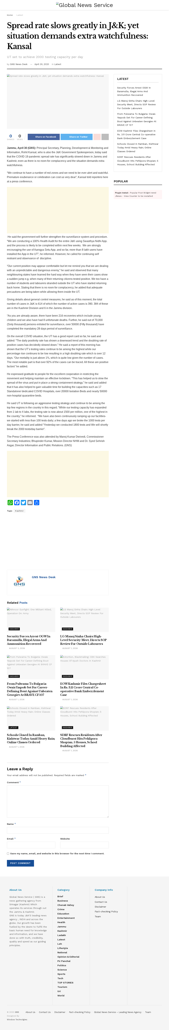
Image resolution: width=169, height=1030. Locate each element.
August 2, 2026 (16, 648)
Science (62, 969)
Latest (20, 15)
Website (65, 838)
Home (10, 15)
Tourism (62, 987)
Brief (60, 896)
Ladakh (61, 935)
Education (63, 913)
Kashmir (19, 511)
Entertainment (66, 918)
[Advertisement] (58, 210)
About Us (100, 897)
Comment (14, 782)
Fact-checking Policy (106, 911)
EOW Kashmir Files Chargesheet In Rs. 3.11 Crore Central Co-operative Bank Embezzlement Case (136, 134)
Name (11, 823)
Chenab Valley (65, 905)
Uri (59, 991)
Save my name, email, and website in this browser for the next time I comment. (57, 853)
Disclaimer (100, 906)
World (60, 995)
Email (11, 838)
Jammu (61, 926)
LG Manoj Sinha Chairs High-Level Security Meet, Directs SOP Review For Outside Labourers (83, 640)
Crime (61, 909)
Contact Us (101, 902)
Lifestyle (62, 948)
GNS (17, 1012)
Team (98, 916)
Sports (61, 974)
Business (62, 900)
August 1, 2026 (70, 648)
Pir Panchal (63, 961)
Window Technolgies (17, 1019)
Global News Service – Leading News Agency (117, 1012)
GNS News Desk (18, 64)
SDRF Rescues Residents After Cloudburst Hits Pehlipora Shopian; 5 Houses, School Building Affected (137, 161)
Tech (60, 978)
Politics (61, 965)
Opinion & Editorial (68, 956)
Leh (59, 943)
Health (61, 922)
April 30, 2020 (41, 64)
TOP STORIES (65, 982)
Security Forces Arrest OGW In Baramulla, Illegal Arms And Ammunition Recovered (28, 640)
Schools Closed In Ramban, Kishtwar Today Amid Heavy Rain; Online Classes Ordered (31, 738)
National (62, 952)
